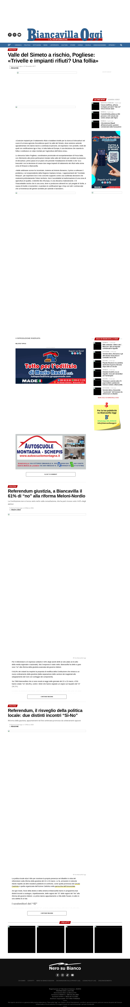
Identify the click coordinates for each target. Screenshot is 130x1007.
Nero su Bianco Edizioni (45, 980)
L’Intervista (54, 45)
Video (65, 50)
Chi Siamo (21, 980)
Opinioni (112, 45)
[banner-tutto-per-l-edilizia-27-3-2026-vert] (106, 188)
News (45, 45)
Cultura (64, 45)
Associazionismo (99, 45)
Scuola (88, 45)
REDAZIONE (14, 68)
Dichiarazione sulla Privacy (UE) (68, 980)
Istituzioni (37, 45)
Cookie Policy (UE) (89, 980)
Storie (72, 45)
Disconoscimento (105, 980)
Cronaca (18, 45)
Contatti (31, 980)
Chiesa (80, 45)
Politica (27, 45)
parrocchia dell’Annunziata (65, 886)
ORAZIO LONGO (16, 510)
